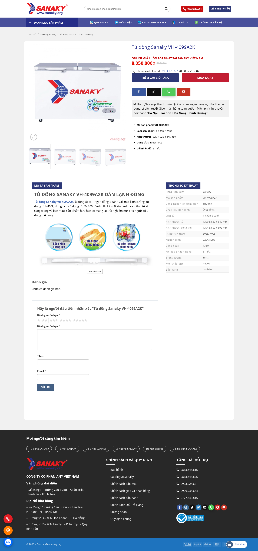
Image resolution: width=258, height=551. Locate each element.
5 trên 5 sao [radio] (79, 320)
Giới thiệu (125, 22)
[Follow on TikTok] (154, 92)
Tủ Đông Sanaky (48, 34)
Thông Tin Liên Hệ (210, 22)
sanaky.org (55, 544)
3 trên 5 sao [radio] (53, 320)
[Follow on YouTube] (183, 92)
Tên (40, 356)
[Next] (121, 157)
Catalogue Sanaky (154, 22)
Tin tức (181, 22)
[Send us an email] (205, 507)
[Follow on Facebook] (139, 92)
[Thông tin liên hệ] (8, 530)
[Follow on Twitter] (198, 507)
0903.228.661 (170, 71)
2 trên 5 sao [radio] (44, 320)
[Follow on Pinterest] (217, 507)
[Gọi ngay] (8, 518)
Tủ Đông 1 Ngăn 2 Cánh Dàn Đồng (76, 34)
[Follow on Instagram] (186, 507)
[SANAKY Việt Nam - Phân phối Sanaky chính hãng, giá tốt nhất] (47, 9)
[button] (220, 9)
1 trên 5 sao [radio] (38, 320)
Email (41, 371)
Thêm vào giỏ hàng (155, 77)
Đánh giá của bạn (48, 315)
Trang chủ (31, 34)
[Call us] (169, 92)
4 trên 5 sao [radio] (65, 320)
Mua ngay (205, 78)
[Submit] (166, 9)
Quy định (100, 22)
